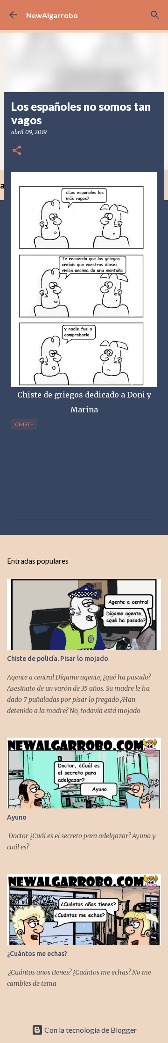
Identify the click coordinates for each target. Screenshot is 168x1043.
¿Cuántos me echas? (37, 953)
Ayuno (17, 817)
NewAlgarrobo (52, 15)
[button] (16, 151)
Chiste (24, 424)
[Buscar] (155, 15)
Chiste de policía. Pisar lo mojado (57, 658)
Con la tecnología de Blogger (90, 1029)
